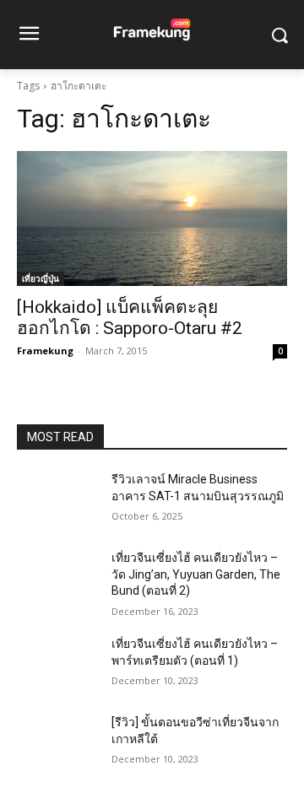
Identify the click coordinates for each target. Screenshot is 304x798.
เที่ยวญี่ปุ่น (40, 278)
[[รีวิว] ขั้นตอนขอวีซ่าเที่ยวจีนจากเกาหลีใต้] (57, 742)
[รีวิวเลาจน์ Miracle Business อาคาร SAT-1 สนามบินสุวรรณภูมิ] (57, 500)
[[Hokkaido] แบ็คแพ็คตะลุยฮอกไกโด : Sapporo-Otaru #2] (152, 218)
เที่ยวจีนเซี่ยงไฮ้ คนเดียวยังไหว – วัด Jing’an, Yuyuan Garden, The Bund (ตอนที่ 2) (195, 574)
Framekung (45, 350)
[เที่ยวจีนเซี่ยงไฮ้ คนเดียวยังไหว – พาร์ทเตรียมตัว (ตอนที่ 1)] (57, 664)
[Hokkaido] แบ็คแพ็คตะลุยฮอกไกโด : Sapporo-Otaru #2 (129, 317)
